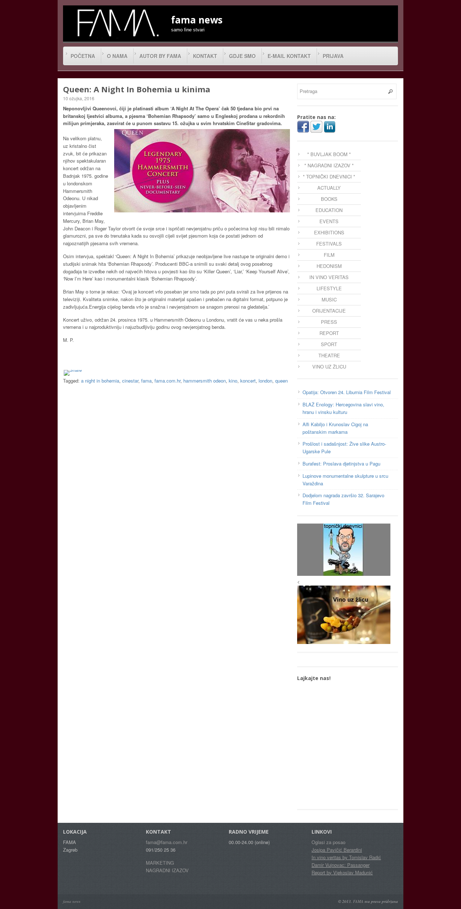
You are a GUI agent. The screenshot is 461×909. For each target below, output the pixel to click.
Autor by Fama (160, 55)
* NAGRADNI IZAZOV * (329, 165)
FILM (329, 254)
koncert (248, 380)
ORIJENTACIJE (329, 310)
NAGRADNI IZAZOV (167, 870)
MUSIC (329, 299)
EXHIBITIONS (329, 232)
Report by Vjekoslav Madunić (342, 872)
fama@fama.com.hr (166, 842)
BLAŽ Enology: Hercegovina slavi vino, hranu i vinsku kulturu (343, 408)
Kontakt (205, 55)
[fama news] (117, 22)
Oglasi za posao (328, 842)
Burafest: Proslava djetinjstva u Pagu (341, 463)
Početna (83, 55)
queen (281, 380)
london (265, 380)
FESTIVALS (329, 243)
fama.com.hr (167, 380)
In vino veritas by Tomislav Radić (346, 857)
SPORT (329, 344)
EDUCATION (329, 210)
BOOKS (329, 198)
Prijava (333, 55)
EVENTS (329, 221)
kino (233, 380)
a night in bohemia (100, 380)
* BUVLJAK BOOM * (329, 154)
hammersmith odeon (204, 380)
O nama (117, 55)
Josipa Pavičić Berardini (337, 849)
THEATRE (329, 355)
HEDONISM (329, 265)
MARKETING (160, 862)
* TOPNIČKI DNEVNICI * (329, 176)
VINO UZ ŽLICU (329, 366)
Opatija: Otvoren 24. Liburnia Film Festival (347, 392)
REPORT (329, 333)
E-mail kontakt (289, 55)
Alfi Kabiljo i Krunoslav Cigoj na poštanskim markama (335, 428)
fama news (71, 901)
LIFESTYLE (329, 288)
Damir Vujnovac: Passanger (341, 864)
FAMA (358, 901)
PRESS (329, 321)
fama (146, 380)
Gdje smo (242, 55)
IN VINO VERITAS (329, 277)
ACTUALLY (329, 187)
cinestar (130, 380)
